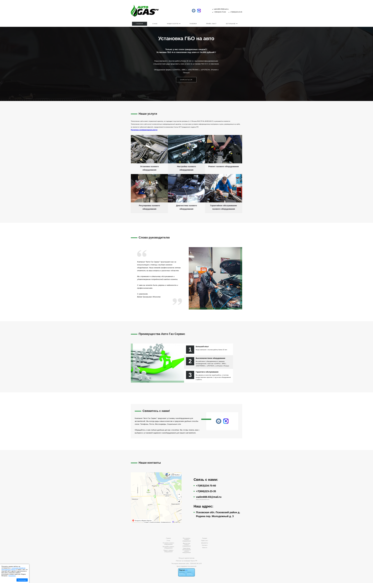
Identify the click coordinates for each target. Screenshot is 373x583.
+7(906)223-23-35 (236, 12)
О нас (155, 23)
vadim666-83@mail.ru (221, 9)
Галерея (193, 23)
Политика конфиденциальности (144, 130)
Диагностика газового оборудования (186, 545)
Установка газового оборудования (168, 543)
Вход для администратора (186, 558)
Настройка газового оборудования (168, 547)
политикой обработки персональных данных (13, 568)
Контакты (204, 545)
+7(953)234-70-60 (220, 12)
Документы (204, 543)
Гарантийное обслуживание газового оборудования (186, 550)
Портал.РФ (194, 561)
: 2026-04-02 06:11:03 (195, 563)
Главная (139, 23)
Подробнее (12, 575)
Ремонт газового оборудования (168, 551)
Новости (204, 547)
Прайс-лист (211, 23)
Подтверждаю (22, 580)
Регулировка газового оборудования (186, 540)
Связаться (186, 79)
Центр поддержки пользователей (186, 566)
